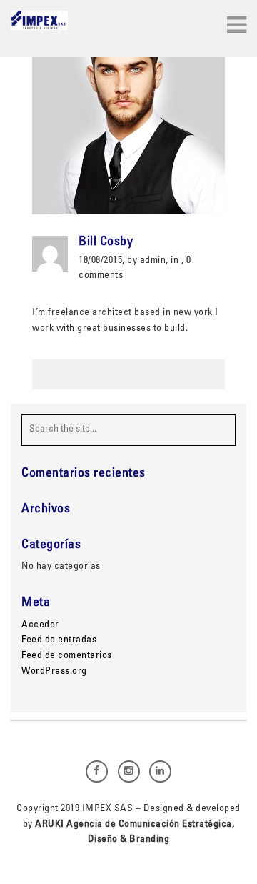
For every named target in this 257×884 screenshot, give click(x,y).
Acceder (40, 625)
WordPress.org (54, 672)
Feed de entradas (58, 640)
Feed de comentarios (66, 656)
